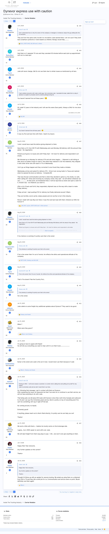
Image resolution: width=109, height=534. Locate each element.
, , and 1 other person (35, 205)
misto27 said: (22, 29)
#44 (80, 86)
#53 (80, 321)
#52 (80, 303)
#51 (80, 285)
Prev (6, 21)
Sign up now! (89, 22)
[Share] (77, 26)
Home (99, 529)
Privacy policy (90, 529)
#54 (80, 341)
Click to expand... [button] (49, 230)
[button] (30, 3)
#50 (80, 267)
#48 (80, 212)
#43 (80, 68)
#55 (80, 359)
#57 (80, 423)
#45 (80, 104)
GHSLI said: (22, 90)
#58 (80, 443)
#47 (80, 141)
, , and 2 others (31, 43)
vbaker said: (22, 464)
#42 (80, 50)
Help (96, 529)
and (25, 314)
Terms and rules (82, 529)
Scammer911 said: (23, 216)
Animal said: (22, 127)
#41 (80, 26)
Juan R (104, 520)
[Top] (102, 529)
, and (29, 260)
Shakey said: (22, 246)
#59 (80, 461)
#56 (80, 377)
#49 (80, 242)
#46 (80, 123)
